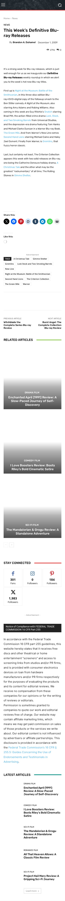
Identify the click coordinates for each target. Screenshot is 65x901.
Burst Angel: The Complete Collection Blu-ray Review (49, 325)
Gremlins (47, 141)
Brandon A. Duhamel (24, 42)
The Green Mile (12, 132)
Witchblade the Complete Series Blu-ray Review (17, 325)
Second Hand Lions (14, 137)
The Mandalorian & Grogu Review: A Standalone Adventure (32, 531)
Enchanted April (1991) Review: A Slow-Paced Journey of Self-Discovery (32, 400)
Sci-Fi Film (32, 525)
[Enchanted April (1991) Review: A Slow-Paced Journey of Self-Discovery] (32, 377)
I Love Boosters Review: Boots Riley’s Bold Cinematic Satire (32, 467)
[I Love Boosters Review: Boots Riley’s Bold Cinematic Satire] (32, 442)
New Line (9, 268)
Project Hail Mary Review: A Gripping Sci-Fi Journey (41, 877)
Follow (32, 571)
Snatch (48, 111)
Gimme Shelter (22, 175)
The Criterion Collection (38, 279)
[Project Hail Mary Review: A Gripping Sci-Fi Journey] (12, 876)
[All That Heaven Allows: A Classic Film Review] (12, 854)
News (15, 18)
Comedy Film (32, 460)
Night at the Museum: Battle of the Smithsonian (27, 274)
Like (13, 571)
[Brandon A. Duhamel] (6, 42)
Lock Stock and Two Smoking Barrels (34, 263)
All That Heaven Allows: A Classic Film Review (40, 856)
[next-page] (11, 544)
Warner (26, 284)
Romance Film (31, 850)
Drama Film (32, 392)
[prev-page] (6, 544)
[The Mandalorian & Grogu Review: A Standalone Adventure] (32, 506)
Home (7, 18)
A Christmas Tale (21, 258)
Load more (31, 890)
